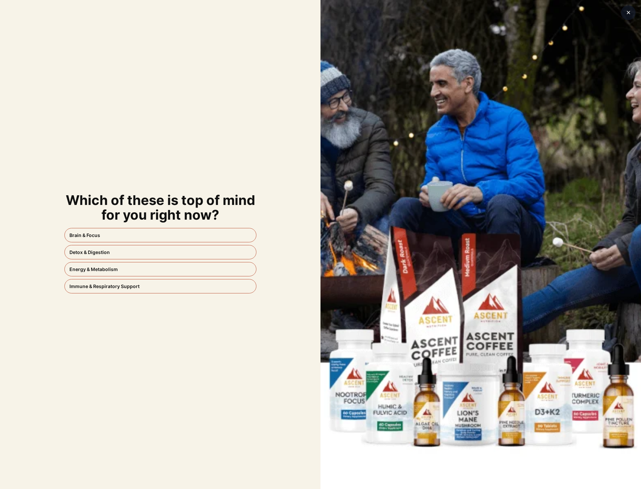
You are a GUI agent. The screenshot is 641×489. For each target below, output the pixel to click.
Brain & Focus (84, 235)
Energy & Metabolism (93, 269)
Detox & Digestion (89, 252)
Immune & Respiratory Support (104, 286)
